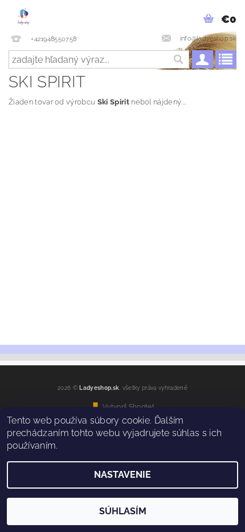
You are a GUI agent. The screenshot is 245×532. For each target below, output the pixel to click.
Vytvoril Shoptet (128, 406)
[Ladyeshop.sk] (23, 15)
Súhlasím (122, 511)
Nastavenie (122, 474)
